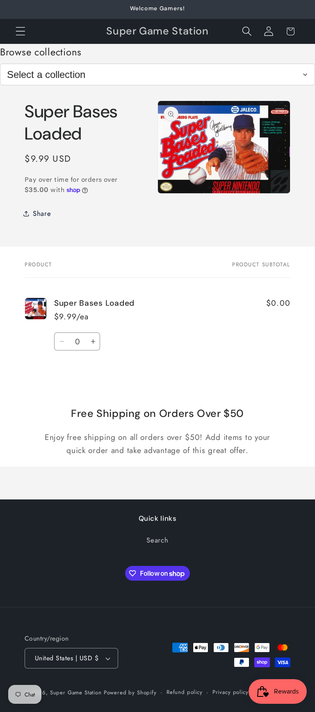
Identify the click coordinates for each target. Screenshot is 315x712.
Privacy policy (230, 692)
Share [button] (42, 213)
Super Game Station (76, 692)
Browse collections (41, 52)
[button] (21, 31)
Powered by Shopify (130, 692)
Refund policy (185, 692)
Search (157, 540)
